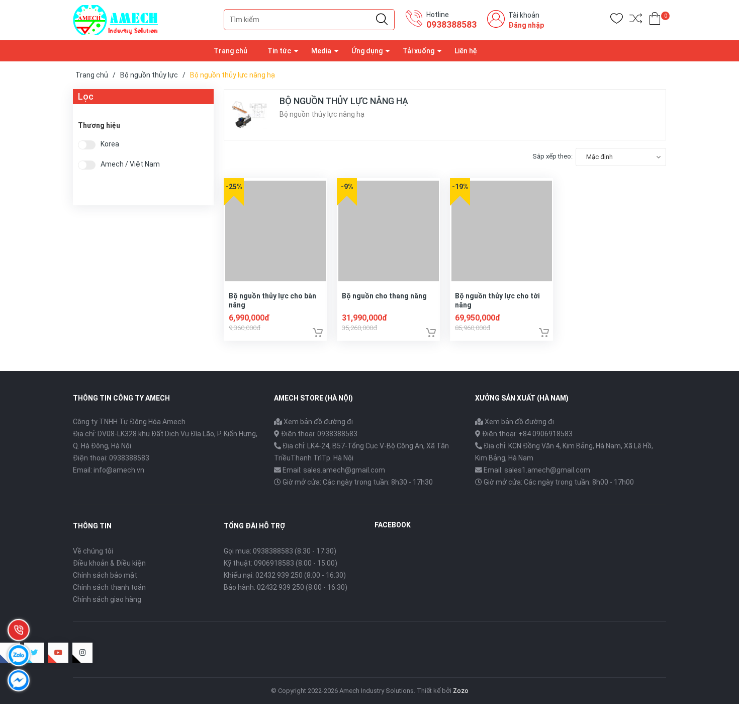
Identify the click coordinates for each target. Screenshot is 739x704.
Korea (110, 144)
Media (321, 51)
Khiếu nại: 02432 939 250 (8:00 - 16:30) (285, 575)
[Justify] (382, 20)
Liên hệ (465, 51)
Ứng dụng (367, 51)
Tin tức (279, 51)
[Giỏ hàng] (655, 20)
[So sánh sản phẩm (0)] (635, 20)
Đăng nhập (526, 25)
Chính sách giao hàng (107, 599)
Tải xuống (418, 51)
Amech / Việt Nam (130, 164)
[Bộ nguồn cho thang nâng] (388, 229)
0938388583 (451, 24)
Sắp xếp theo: (552, 156)
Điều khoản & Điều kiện (109, 563)
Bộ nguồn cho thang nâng (384, 296)
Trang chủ (230, 51)
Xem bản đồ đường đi (317, 422)
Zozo (461, 690)
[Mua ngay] (317, 332)
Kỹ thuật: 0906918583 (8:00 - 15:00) (280, 563)
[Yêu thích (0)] (616, 20)
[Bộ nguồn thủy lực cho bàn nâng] (275, 229)
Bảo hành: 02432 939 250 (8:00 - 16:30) (285, 587)
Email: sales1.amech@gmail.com (537, 470)
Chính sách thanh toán (109, 587)
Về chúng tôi (93, 551)
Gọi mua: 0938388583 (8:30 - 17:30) (280, 551)
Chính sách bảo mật (105, 575)
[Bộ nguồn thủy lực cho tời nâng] (501, 229)
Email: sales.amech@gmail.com (334, 470)
